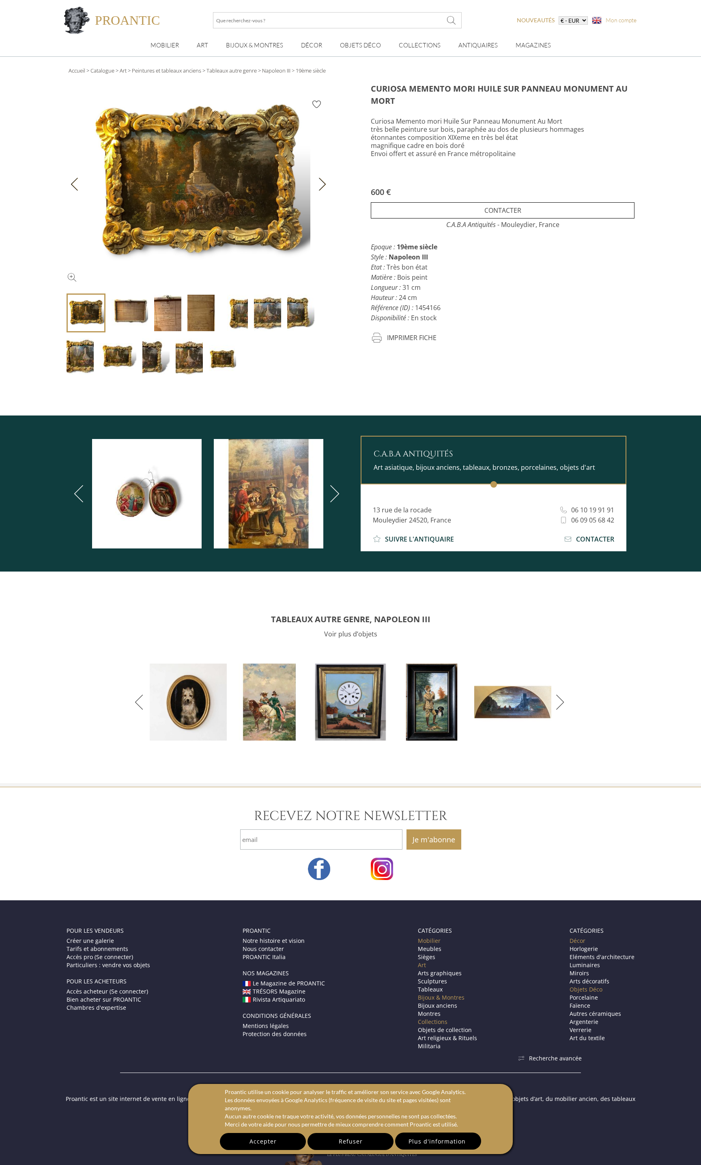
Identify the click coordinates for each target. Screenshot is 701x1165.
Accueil (77, 70)
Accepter (263, 1141)
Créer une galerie (90, 940)
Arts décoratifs (589, 981)
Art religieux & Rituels (447, 1038)
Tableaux (430, 989)
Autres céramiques (595, 1013)
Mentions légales (266, 1026)
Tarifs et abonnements (97, 949)
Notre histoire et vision (274, 940)
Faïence (580, 1005)
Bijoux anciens (437, 1005)
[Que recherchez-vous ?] (451, 20)
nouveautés (536, 20)
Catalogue (102, 70)
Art (202, 45)
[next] (333, 494)
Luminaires (585, 965)
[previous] (80, 494)
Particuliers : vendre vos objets (108, 965)
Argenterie (584, 1022)
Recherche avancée (555, 1058)
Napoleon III (276, 70)
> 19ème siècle (309, 70)
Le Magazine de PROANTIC (289, 983)
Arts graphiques (440, 973)
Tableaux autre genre (231, 70)
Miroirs (579, 973)
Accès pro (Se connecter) (100, 957)
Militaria (429, 1046)
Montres (429, 1013)
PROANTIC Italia (264, 957)
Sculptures (432, 981)
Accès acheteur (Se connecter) (107, 991)
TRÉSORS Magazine (279, 991)
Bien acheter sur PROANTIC (104, 999)
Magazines (533, 45)
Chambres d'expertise (96, 1007)
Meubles (429, 949)
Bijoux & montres (254, 45)
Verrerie (580, 1030)
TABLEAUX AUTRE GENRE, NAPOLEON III (350, 619)
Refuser (351, 1141)
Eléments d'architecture (602, 957)
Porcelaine (584, 997)
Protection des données (275, 1034)
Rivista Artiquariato (279, 999)
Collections (420, 45)
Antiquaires (478, 45)
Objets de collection (445, 1030)
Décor (311, 45)
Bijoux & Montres (441, 997)
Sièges (426, 957)
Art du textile (587, 1038)
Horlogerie (584, 949)
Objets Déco (360, 45)
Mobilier (165, 45)
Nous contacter (263, 949)
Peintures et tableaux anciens (166, 70)
